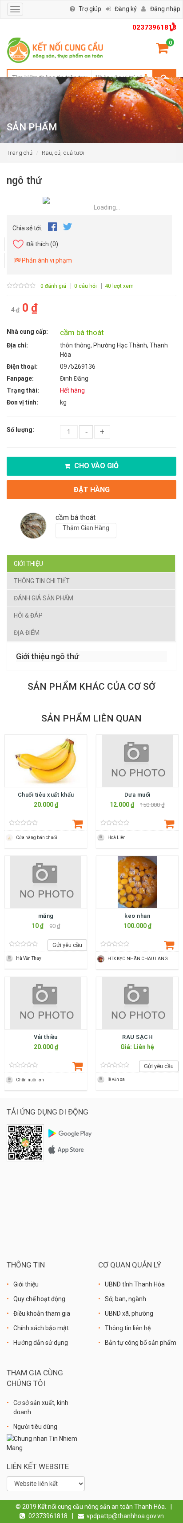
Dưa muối (137, 794)
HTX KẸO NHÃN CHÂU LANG (137, 958)
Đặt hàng (92, 489)
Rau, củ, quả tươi (63, 152)
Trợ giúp (90, 8)
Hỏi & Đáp (28, 615)
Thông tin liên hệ (128, 1328)
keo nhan (137, 915)
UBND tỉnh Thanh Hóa (135, 1284)
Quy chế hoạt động (39, 1298)
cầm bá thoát (82, 332)
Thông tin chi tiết (42, 580)
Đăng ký (126, 8)
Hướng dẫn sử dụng (40, 1342)
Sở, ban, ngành (125, 1298)
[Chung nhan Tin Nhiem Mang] (46, 1442)
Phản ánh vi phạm (46, 260)
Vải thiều (46, 1037)
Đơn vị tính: (22, 402)
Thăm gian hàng (86, 527)
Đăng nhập (165, 8)
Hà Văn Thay (28, 958)
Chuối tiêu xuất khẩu (46, 794)
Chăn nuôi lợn (30, 1079)
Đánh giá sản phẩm (43, 598)
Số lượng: (20, 429)
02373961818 (154, 27)
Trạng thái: (23, 390)
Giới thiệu (28, 563)
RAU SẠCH (137, 1037)
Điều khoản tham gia (41, 1313)
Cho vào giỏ (95, 466)
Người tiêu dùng (35, 1426)
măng (46, 915)
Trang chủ (19, 152)
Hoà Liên (116, 837)
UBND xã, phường (129, 1313)
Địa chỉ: (17, 345)
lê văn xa (116, 1079)
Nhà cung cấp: (27, 331)
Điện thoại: (22, 366)
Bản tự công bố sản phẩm (140, 1342)
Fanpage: (20, 378)
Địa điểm (27, 632)
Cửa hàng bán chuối (36, 837)
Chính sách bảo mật (41, 1328)
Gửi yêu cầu (67, 945)
